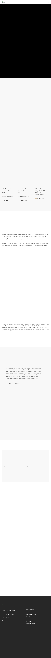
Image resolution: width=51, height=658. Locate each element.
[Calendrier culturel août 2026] (42, 143)
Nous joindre (29, 619)
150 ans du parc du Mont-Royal (6, 191)
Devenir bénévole (30, 623)
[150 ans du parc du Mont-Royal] (9, 143)
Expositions (29, 616)
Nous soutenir (29, 621)
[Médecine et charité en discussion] (25, 143)
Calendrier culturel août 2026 (40, 190)
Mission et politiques (31, 614)
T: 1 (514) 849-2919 (6, 617)
